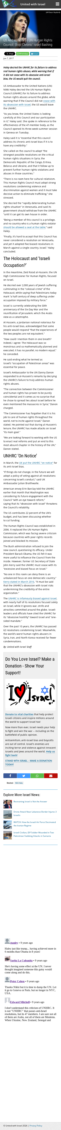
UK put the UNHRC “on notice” (36, 462)
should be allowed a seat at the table (24, 227)
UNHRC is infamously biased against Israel (32, 598)
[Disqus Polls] (30, 891)
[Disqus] (30, 979)
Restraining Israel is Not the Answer (30, 801)
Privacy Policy (35, 1125)
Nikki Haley (19, 783)
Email (35, 53)
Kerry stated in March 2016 (18, 581)
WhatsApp (23, 53)
